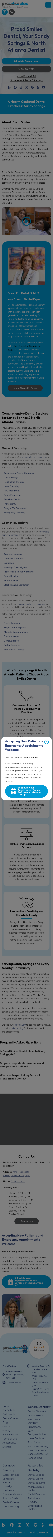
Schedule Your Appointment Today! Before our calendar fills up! (29, 791)
